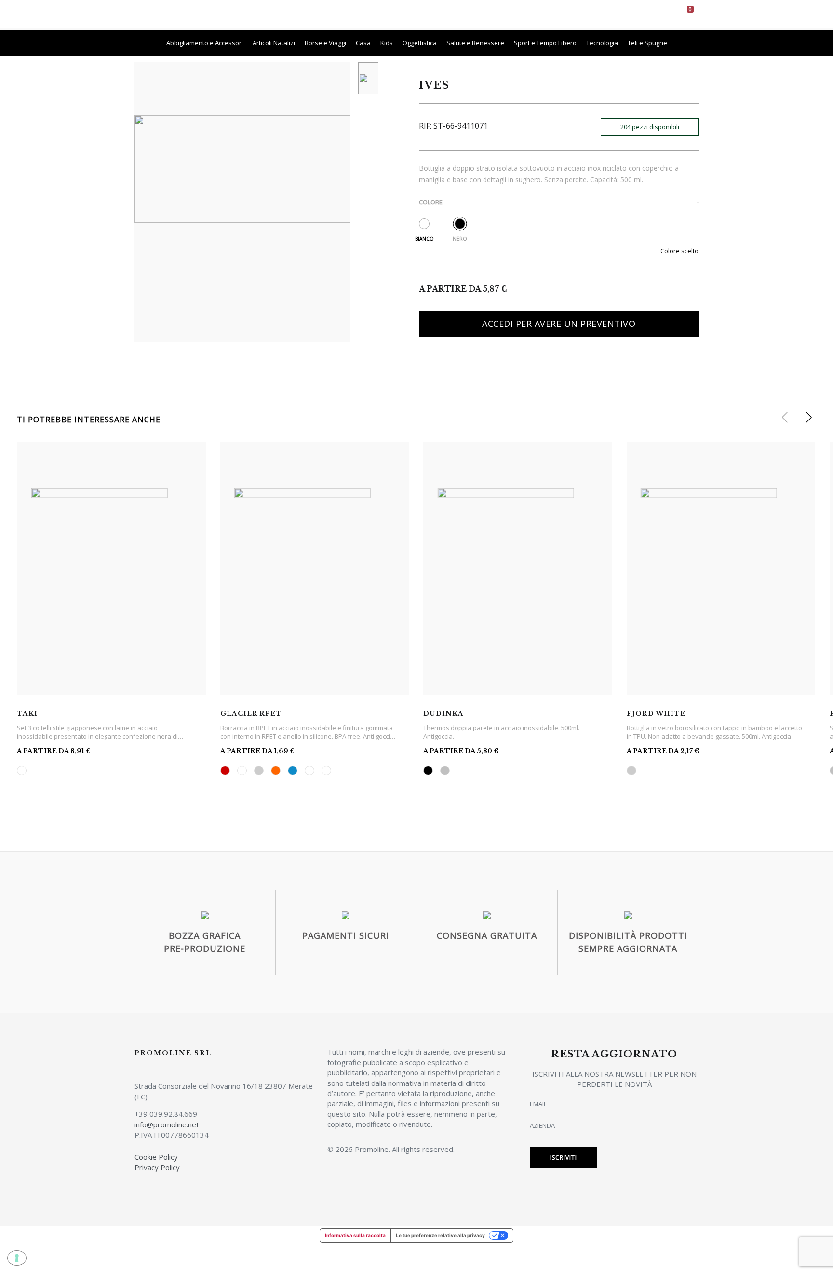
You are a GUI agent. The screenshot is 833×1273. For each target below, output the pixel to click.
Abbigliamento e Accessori (204, 43)
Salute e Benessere (475, 43)
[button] (808, 417)
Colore (431, 202)
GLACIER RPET (251, 713)
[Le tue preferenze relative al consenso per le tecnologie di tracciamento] (17, 1258)
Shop (422, 14)
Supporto (522, 14)
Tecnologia (602, 43)
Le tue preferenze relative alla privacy (440, 1235)
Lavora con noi (468, 14)
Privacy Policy (157, 1167)
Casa (363, 43)
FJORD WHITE (656, 713)
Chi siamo (385, 14)
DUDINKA (443, 713)
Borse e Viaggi (325, 43)
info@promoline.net (166, 1124)
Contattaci (570, 14)
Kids (386, 43)
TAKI (27, 713)
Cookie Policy (156, 1157)
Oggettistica (420, 43)
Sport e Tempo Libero (545, 43)
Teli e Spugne (647, 43)
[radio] (424, 223)
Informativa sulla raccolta (355, 1235)
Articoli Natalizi (274, 43)
